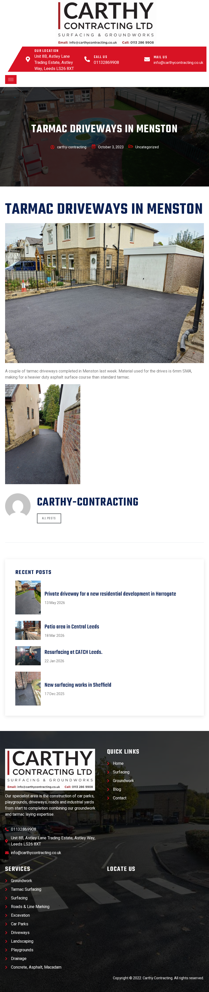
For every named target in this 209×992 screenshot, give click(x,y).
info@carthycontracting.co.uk (178, 62)
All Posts (49, 518)
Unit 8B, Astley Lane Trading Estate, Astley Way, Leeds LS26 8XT (54, 62)
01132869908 (106, 63)
